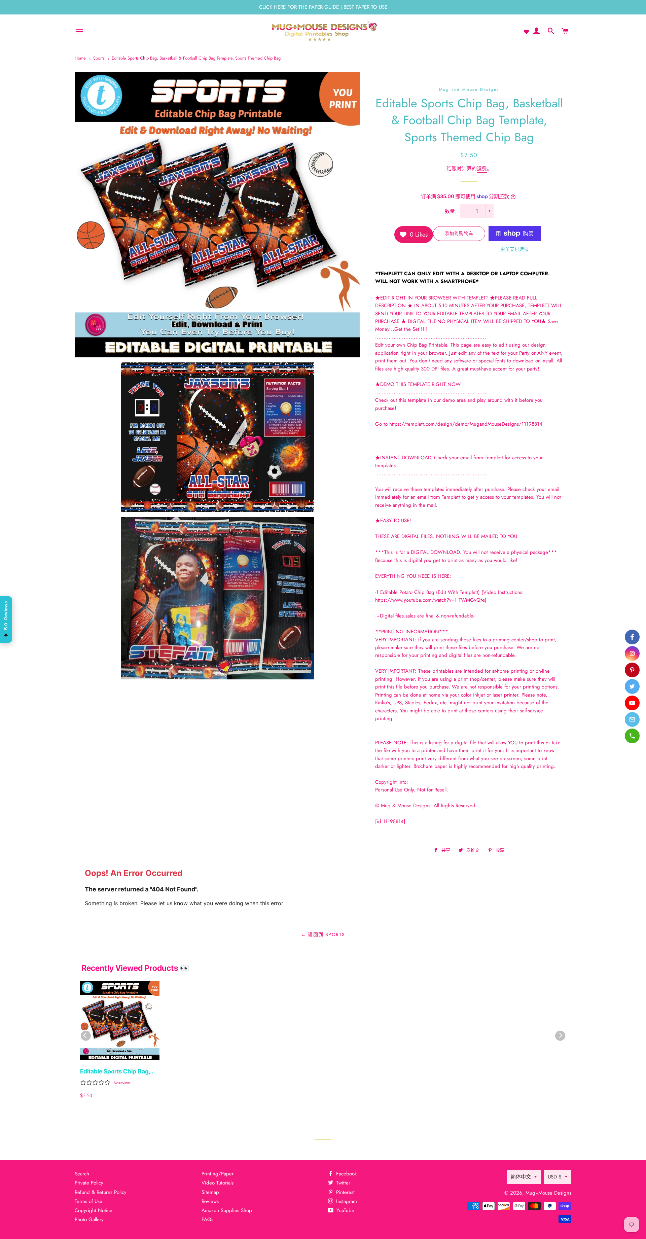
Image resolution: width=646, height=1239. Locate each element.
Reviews (210, 1201)
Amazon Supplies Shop (227, 1210)
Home (80, 58)
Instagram (345, 1201)
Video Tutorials (218, 1183)
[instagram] (632, 653)
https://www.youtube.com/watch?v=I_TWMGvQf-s (430, 600)
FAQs (207, 1219)
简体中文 (521, 1176)
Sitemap (210, 1192)
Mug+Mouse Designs (548, 1193)
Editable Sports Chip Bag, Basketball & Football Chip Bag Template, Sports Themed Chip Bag (196, 58)
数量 (450, 211)
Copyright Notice (93, 1210)
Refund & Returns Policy (101, 1192)
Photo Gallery (89, 1219)
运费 (482, 168)
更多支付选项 (514, 249)
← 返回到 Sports (323, 934)
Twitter (342, 1183)
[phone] (632, 736)
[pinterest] (632, 670)
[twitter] (632, 686)
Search (82, 1173)
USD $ (555, 1176)
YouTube (344, 1210)
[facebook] (632, 637)
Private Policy (89, 1183)
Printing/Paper (218, 1173)
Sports (98, 58)
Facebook (345, 1173)
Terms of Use (88, 1201)
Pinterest (344, 1192)
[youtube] (632, 703)
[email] (632, 719)
